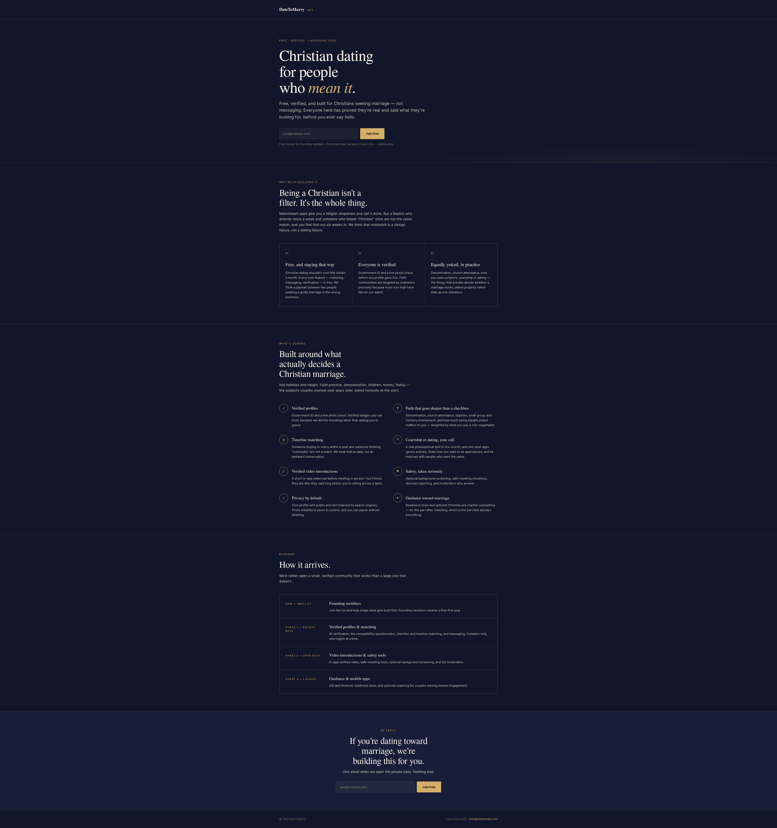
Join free (372, 134)
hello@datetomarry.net (483, 819)
